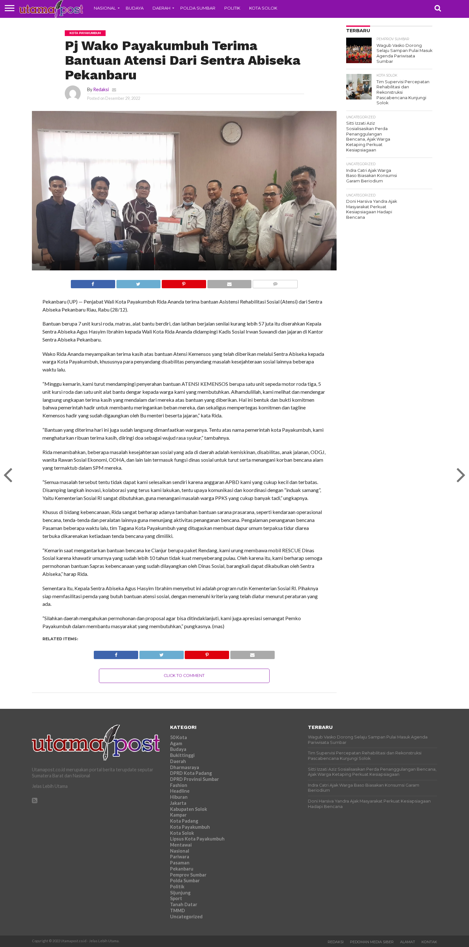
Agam (176, 743)
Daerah (161, 8)
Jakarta (178, 803)
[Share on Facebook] (93, 282)
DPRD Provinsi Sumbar (194, 779)
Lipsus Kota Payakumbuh (197, 838)
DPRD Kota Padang (191, 773)
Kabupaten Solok (188, 809)
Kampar (178, 815)
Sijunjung (180, 892)
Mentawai (181, 845)
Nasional (105, 8)
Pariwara (179, 856)
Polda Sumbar (197, 8)
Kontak (429, 942)
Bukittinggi (182, 755)
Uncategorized (186, 916)
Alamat (407, 942)
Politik (232, 8)
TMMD (177, 910)
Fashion (178, 785)
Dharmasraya (184, 767)
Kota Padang (184, 821)
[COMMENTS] (275, 282)
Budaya (135, 8)
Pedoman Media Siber (372, 942)
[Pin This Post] (183, 282)
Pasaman (180, 862)
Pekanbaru (181, 868)
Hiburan (179, 797)
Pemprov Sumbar (188, 874)
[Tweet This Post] (138, 282)
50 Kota (178, 737)
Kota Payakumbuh (190, 827)
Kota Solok (263, 8)
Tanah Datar (183, 904)
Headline (180, 791)
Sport (176, 898)
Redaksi (101, 89)
